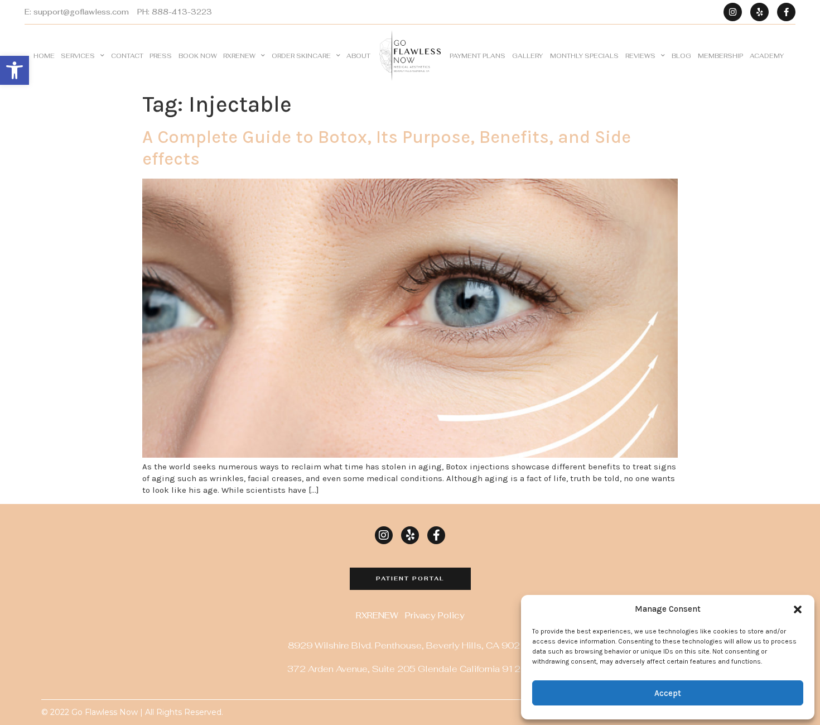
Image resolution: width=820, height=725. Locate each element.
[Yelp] (759, 12)
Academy (767, 56)
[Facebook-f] (786, 12)
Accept (667, 693)
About (358, 56)
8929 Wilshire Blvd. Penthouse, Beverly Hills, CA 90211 (410, 645)
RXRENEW (239, 56)
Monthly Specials (584, 56)
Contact (127, 56)
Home (44, 56)
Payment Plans (477, 56)
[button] (14, 70)
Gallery (527, 56)
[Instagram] (732, 12)
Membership (720, 56)
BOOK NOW (198, 56)
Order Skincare (301, 56)
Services (78, 56)
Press (160, 56)
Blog (681, 56)
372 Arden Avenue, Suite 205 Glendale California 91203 (410, 669)
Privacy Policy (435, 615)
